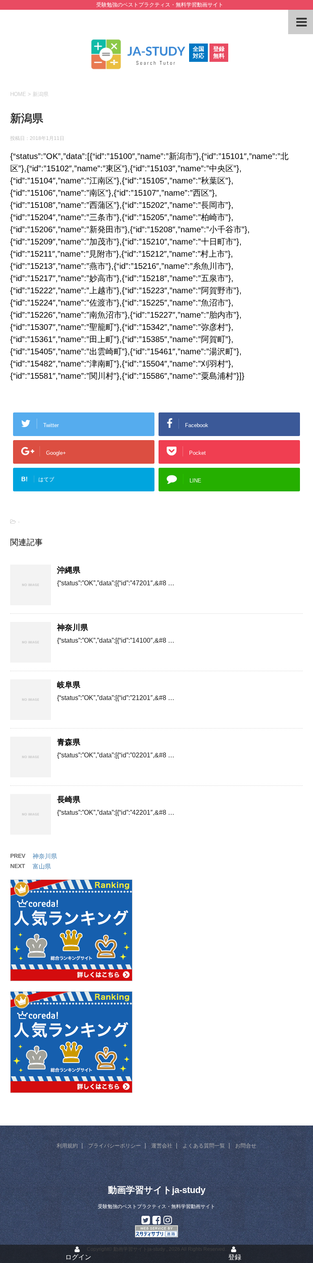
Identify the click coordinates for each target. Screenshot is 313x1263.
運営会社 (161, 1146)
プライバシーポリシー (114, 1146)
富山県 (42, 866)
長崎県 (68, 799)
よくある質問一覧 (204, 1146)
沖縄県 (68, 570)
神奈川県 (72, 627)
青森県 (68, 742)
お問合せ (245, 1146)
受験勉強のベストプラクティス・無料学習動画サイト (156, 1206)
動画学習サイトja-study (156, 1190)
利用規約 (67, 1146)
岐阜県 (68, 685)
